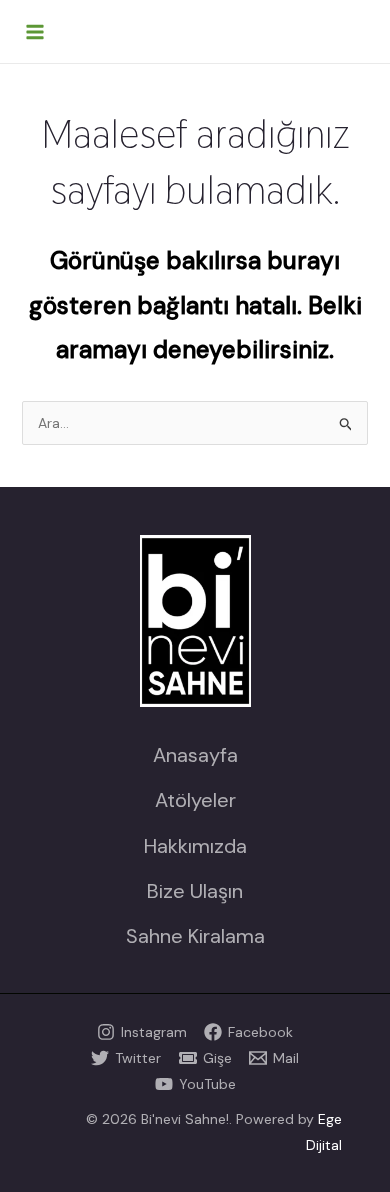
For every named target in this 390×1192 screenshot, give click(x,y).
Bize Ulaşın (195, 891)
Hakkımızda (195, 846)
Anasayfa (195, 755)
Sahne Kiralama (195, 936)
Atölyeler (195, 800)
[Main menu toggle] (35, 32)
